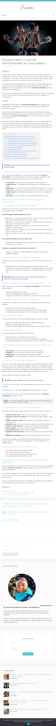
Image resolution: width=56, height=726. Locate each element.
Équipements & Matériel (9, 491)
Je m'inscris (28, 653)
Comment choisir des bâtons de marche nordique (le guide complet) (20, 492)
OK (28, 723)
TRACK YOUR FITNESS (10, 394)
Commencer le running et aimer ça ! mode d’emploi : (16, 494)
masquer (13, 134)
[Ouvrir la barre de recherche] (53, 15)
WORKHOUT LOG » (9, 390)
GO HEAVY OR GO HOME (10, 384)
